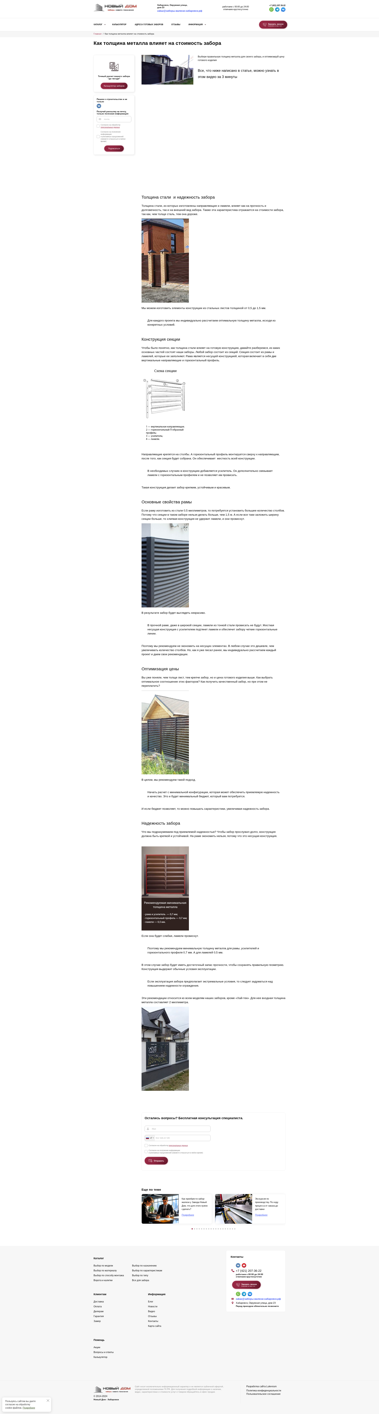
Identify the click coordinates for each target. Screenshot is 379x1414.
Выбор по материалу (105, 1270)
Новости (152, 1306)
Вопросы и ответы (104, 1352)
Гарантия (99, 1316)
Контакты (153, 1321)
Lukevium (271, 1386)
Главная (98, 34)
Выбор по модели (103, 1265)
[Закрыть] (48, 1400)
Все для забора (140, 1280)
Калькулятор (119, 25)
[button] (192, 1228)
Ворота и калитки (103, 1280)
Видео (151, 1311)
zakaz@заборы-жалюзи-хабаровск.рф (179, 11)
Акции (97, 1347)
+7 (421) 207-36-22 (277, 5)
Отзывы (175, 25)
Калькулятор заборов (114, 86)
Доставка (99, 1301)
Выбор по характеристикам (147, 1270)
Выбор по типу (140, 1275)
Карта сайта (154, 1326)
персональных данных (110, 127)
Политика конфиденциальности (263, 1390)
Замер (97, 1321)
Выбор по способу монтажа (109, 1275)
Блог (150, 1301)
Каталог (98, 25)
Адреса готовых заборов (149, 25)
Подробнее (29, 1408)
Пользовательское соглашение (263, 1394)
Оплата (98, 1306)
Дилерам (98, 1311)
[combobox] (150, 1138)
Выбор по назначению (144, 1265)
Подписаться (114, 148)
